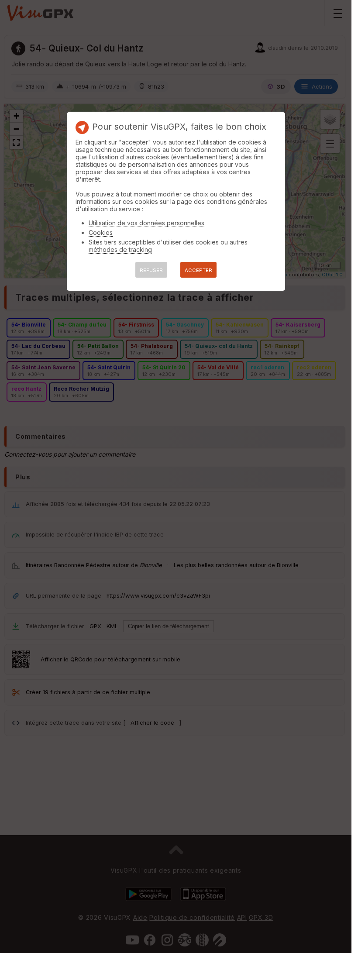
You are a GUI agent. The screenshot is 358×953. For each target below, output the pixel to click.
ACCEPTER (198, 270)
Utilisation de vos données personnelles (146, 223)
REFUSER (151, 270)
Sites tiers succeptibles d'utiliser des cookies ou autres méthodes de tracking (168, 245)
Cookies (101, 232)
